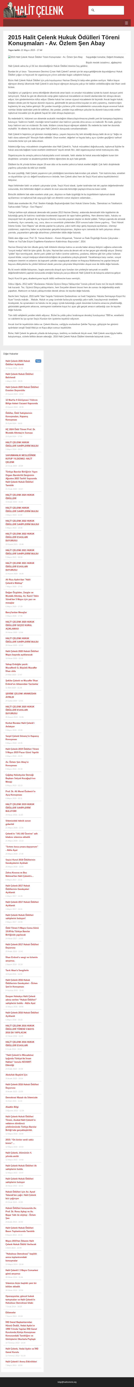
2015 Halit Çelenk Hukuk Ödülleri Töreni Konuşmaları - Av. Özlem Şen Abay (64, 40)
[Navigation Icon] (126, 23)
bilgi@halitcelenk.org (67, 1382)
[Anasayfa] (33, 8)
